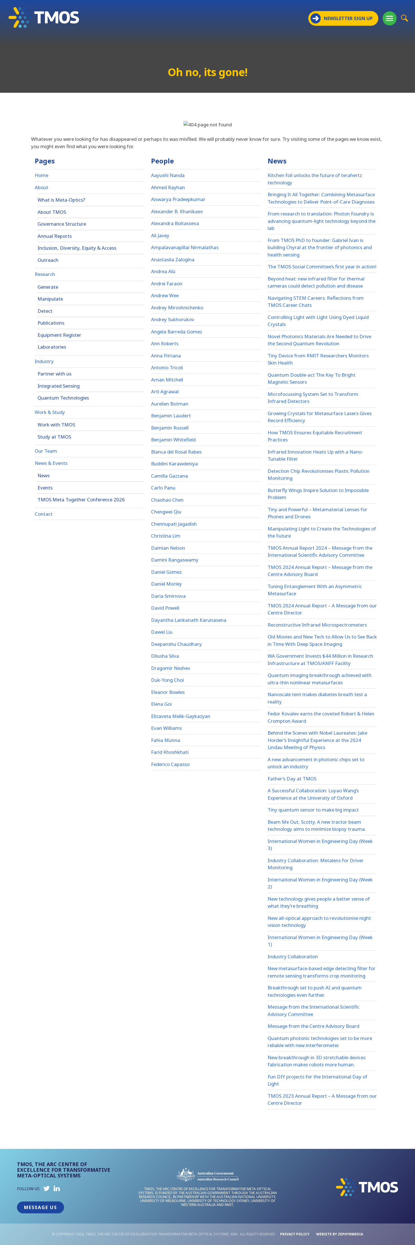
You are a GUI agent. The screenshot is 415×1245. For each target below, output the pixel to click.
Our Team (46, 451)
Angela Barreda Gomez (176, 331)
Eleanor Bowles (168, 692)
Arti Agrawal (165, 391)
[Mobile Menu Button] (390, 18)
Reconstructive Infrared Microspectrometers (317, 625)
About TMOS (52, 212)
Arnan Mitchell (167, 379)
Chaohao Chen (167, 500)
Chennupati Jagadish (174, 524)
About (41, 187)
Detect (45, 311)
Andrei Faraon (166, 283)
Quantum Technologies (63, 397)
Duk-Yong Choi (167, 680)
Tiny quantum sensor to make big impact (313, 809)
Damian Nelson (168, 548)
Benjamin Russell (170, 427)
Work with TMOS (56, 424)
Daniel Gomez (166, 572)
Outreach (48, 260)
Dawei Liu (161, 632)
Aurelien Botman (169, 403)
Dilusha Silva (165, 656)
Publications (51, 323)
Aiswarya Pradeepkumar (178, 199)
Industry (44, 361)
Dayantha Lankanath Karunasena (188, 620)
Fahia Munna (165, 740)
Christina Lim (165, 535)
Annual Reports (55, 236)
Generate (48, 287)
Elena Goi (161, 704)
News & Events (51, 463)
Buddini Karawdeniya (174, 463)
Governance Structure (62, 224)
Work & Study (50, 412)
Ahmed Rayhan (168, 187)
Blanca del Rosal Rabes (176, 451)
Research (45, 274)
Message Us (40, 1207)
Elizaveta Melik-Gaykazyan (180, 716)
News (44, 475)
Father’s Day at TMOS (292, 778)
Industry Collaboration (293, 956)
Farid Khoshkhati (170, 752)
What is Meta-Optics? (61, 200)
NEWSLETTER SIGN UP (348, 18)
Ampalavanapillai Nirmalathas (185, 247)
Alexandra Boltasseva (175, 223)
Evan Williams (166, 728)
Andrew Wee (165, 295)
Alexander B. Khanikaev (177, 211)
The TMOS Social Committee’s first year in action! (322, 266)
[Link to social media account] (46, 1189)
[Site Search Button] (404, 17)
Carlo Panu (163, 487)
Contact (44, 514)
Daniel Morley (166, 584)
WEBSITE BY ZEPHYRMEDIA (339, 1234)
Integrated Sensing (59, 386)
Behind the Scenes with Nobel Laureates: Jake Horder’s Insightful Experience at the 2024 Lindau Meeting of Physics (317, 740)
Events (45, 487)
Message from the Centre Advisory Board (313, 1026)
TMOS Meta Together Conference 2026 (81, 499)
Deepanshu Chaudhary (176, 644)
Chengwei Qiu (166, 511)
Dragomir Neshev (170, 668)
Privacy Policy (294, 1234)
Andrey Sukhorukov (172, 319)
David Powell (165, 608)
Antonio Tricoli (167, 367)
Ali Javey (160, 235)
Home (41, 175)
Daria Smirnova (168, 596)
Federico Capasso (170, 764)
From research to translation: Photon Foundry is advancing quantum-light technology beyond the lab (321, 220)
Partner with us (54, 373)
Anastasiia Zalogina (173, 259)
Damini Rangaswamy (174, 559)
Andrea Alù (163, 271)
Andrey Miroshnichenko (177, 307)
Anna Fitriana (166, 355)
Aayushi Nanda (168, 175)
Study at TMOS (54, 436)
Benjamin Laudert (171, 415)
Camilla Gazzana (169, 475)
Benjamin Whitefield (173, 439)
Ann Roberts (164, 343)
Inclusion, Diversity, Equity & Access (77, 248)
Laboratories (52, 347)
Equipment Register (59, 335)
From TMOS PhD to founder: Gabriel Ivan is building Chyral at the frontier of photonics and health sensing (320, 247)
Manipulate (50, 298)
